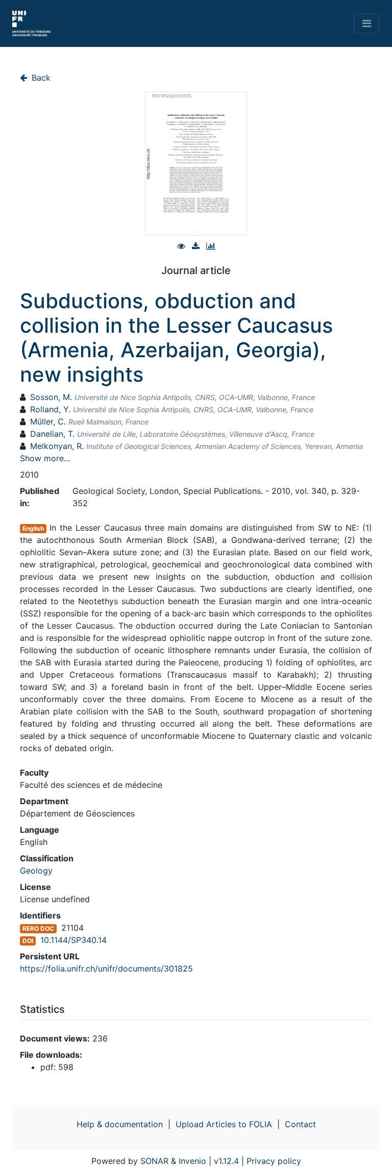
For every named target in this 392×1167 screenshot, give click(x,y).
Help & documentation (120, 1124)
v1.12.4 (226, 1161)
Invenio (192, 1161)
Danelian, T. (52, 434)
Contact (300, 1124)
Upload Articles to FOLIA (224, 1124)
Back (40, 77)
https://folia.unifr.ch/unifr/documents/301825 (106, 968)
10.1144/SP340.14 (73, 940)
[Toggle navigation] (367, 23)
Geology (36, 870)
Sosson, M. (51, 397)
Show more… (45, 458)
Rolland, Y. (50, 409)
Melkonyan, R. (57, 446)
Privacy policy (274, 1161)
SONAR (154, 1161)
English (33, 528)
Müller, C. (48, 421)
